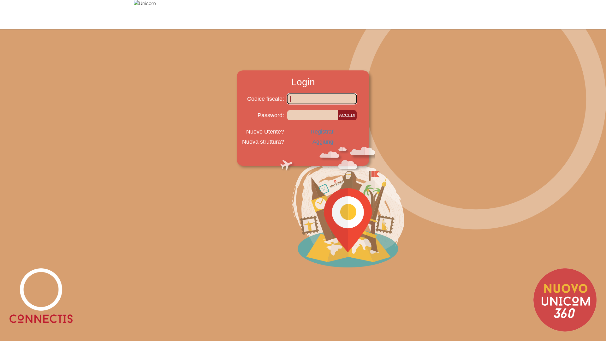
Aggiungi (323, 142)
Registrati (323, 132)
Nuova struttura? (263, 142)
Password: (271, 115)
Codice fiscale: (265, 99)
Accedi (347, 115)
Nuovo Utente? (265, 132)
